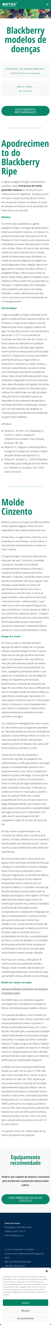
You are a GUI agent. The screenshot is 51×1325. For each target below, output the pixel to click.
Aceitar (25, 1302)
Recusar (25, 1310)
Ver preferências (25, 1318)
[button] (46, 1271)
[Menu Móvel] (47, 4)
